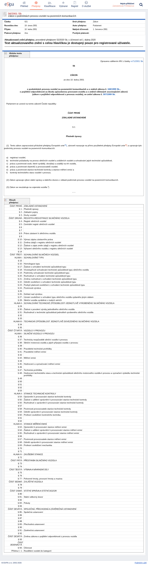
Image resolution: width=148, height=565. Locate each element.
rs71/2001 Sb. (137, 61)
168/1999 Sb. (114, 89)
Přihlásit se (129, 6)
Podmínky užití (141, 563)
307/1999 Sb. (109, 94)
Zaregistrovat (118, 6)
